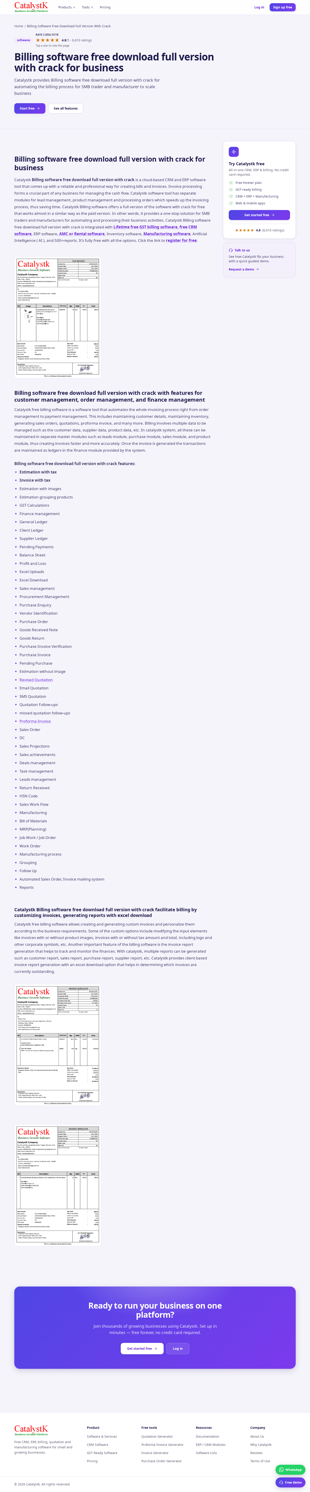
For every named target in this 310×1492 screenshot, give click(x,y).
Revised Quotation (36, 679)
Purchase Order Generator (161, 1461)
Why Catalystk (260, 1444)
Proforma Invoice (35, 721)
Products (65, 7)
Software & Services (102, 1436)
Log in (259, 7)
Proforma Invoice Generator (162, 1444)
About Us (257, 1436)
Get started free (256, 215)
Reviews (256, 1453)
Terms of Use (260, 1461)
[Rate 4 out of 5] (52, 40)
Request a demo (241, 269)
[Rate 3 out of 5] (47, 40)
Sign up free (282, 7)
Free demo (293, 1482)
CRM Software (97, 1444)
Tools (86, 7)
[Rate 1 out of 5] (38, 40)
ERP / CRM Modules (211, 1444)
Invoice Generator (155, 1453)
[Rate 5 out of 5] (57, 40)
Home (18, 26)
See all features (66, 108)
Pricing (105, 7)
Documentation (207, 1436)
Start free (27, 108)
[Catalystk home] (31, 7)
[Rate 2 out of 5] (42, 40)
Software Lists (206, 1453)
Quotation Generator (157, 1436)
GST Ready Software (102, 1453)
